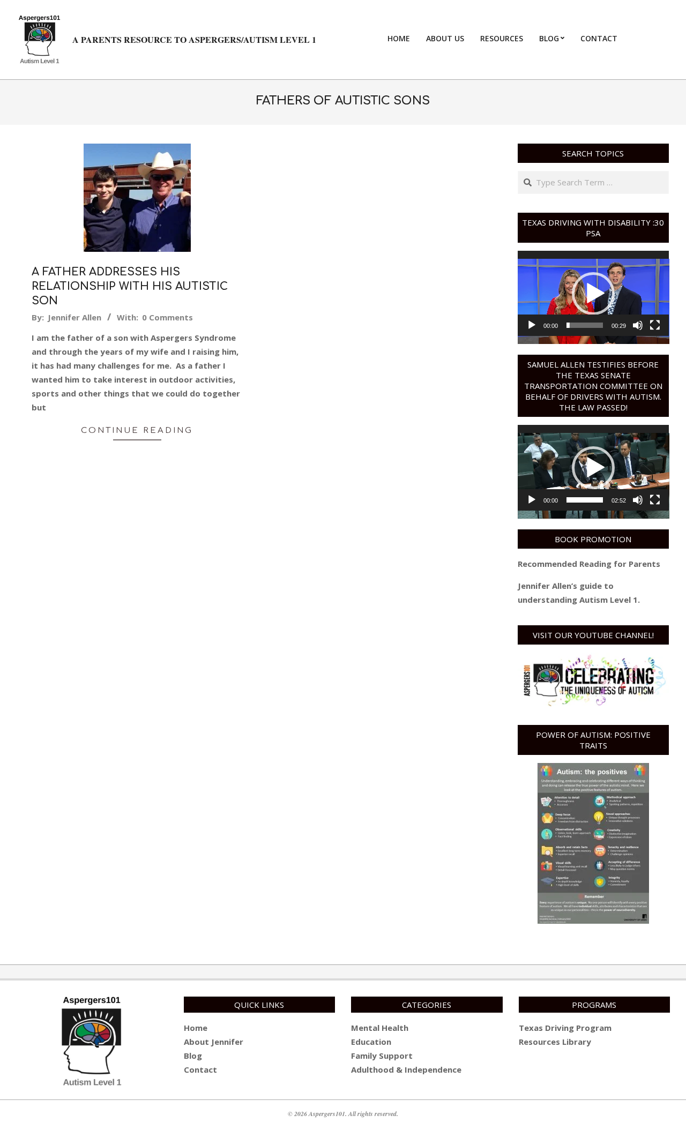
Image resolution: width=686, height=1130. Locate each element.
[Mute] (637, 325)
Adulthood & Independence (406, 1069)
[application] (593, 293)
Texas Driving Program (565, 1027)
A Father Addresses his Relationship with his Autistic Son (130, 286)
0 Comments (167, 317)
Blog (193, 1055)
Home (195, 1027)
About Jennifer (213, 1041)
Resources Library (555, 1041)
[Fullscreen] (655, 325)
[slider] (584, 325)
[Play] (531, 325)
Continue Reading (137, 430)
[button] (593, 293)
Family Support (382, 1055)
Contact (200, 1069)
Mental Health (379, 1027)
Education (371, 1041)
